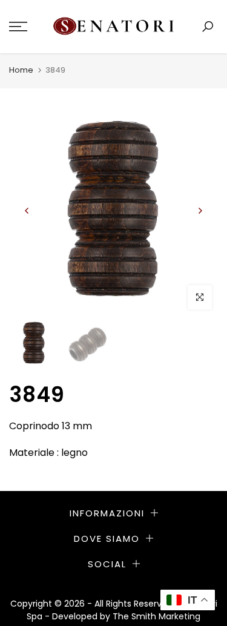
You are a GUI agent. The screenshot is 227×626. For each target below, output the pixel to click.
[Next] (200, 211)
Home (21, 70)
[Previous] (27, 211)
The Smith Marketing (156, 616)
